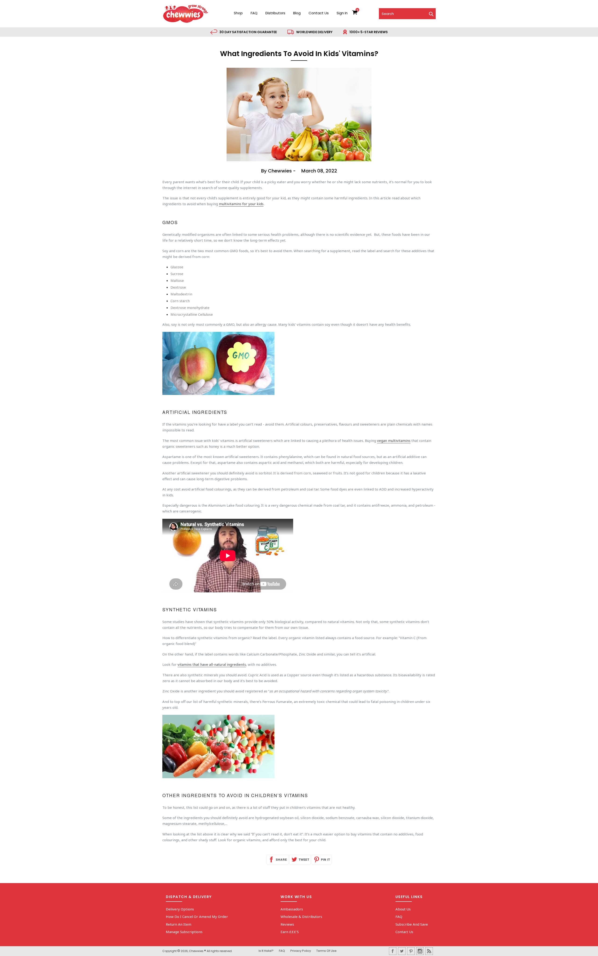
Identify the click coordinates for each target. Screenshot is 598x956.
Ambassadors (292, 909)
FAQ (254, 13)
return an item (178, 924)
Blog (297, 13)
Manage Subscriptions (184, 931)
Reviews (287, 924)
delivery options (180, 909)
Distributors (275, 13)
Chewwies (196, 951)
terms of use (326, 951)
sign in (342, 13)
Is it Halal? (266, 951)
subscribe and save (411, 924)
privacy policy (300, 951)
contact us (319, 13)
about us (403, 909)
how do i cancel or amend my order (197, 916)
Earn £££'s (290, 931)
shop (238, 13)
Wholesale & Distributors (301, 916)
